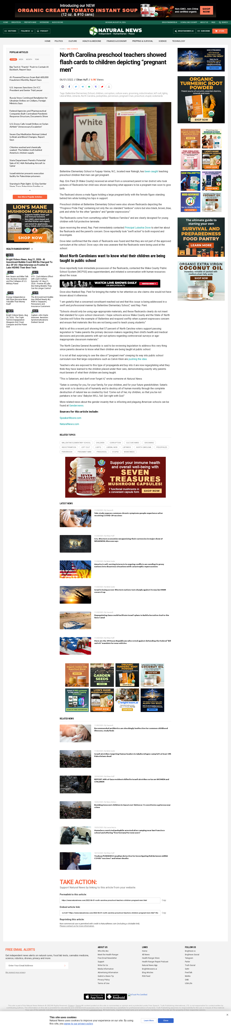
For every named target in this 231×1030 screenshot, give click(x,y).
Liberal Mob (65, 96)
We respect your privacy (15, 972)
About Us (204, 22)
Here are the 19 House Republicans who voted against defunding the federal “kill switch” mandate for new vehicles (132, 642)
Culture (73, 41)
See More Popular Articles (30, 197)
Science (163, 41)
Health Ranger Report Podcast (155, 962)
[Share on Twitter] (76, 87)
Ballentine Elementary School (80, 93)
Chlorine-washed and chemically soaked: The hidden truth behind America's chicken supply (26, 150)
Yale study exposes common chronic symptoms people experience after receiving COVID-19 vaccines (128, 514)
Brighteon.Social (192, 955)
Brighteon (16, 22)
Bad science (72, 49)
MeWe (187, 976)
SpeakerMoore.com (70, 417)
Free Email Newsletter (107, 958)
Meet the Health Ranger (108, 955)
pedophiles (101, 96)
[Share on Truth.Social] (96, 87)
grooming (133, 93)
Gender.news (76, 405)
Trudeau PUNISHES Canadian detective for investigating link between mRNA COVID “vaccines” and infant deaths (131, 857)
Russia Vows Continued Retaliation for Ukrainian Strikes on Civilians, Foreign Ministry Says (28, 100)
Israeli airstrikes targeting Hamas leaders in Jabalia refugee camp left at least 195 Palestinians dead (132, 755)
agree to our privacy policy (78, 1023)
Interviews (44, 22)
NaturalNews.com (69, 424)
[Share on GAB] (89, 87)
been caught (151, 171)
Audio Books (57, 22)
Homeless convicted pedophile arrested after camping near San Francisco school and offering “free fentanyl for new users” (129, 831)
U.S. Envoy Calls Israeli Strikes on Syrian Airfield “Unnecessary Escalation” (29, 125)
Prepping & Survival (142, 41)
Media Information (106, 969)
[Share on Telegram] (83, 87)
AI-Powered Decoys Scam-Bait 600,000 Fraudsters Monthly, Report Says (29, 78)
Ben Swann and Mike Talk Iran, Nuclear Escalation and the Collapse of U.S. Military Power (17, 280)
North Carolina (88, 96)
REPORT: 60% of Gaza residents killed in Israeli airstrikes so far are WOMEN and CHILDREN (131, 780)
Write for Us (103, 965)
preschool (139, 96)
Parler (187, 962)
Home (5, 22)
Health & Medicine (91, 41)
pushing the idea (138, 359)
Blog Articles (147, 972)
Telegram (189, 958)
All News (146, 955)
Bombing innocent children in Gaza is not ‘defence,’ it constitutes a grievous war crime (132, 806)
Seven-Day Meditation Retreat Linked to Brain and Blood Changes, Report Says (28, 137)
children (99, 93)
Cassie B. (110, 510)
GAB (187, 980)
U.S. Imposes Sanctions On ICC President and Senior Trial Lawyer (26, 88)
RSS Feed (146, 976)
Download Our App (189, 22)
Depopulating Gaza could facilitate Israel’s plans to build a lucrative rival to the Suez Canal (131, 616)
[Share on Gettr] (102, 87)
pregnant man (126, 96)
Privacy (71, 1006)
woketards (157, 96)
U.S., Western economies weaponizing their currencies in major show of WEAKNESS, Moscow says (128, 540)
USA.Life (188, 983)
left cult (157, 93)
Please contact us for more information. (77, 926)
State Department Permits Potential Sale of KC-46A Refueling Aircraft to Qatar (27, 163)
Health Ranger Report (18, 249)
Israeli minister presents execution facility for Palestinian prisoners (27, 174)
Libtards (76, 96)
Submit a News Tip (106, 976)
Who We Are (103, 951)
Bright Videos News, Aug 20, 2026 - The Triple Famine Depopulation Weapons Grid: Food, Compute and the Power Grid (17, 321)
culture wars (122, 93)
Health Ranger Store (151, 958)
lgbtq (164, 93)
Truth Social (190, 965)
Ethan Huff (82, 79)
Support (101, 962)
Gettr (187, 969)
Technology (178, 41)
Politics (59, 41)
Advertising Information (108, 972)
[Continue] (64, 965)
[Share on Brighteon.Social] (63, 87)
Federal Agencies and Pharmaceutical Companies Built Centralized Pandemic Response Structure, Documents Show (29, 113)
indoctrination (146, 93)
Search (225, 22)
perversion (113, 96)
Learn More (149, 1020)
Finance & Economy (117, 41)
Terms (78, 1006)
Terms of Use (103, 983)
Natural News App (149, 965)
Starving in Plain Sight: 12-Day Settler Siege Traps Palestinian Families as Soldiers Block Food (28, 186)
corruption (109, 93)
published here (95, 1010)
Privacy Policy (104, 980)
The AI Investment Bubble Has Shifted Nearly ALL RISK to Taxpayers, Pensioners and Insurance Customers (42, 301)
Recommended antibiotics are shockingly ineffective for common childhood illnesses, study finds (131, 729)
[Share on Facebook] (69, 87)
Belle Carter (111, 561)
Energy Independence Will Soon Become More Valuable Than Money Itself (16, 300)
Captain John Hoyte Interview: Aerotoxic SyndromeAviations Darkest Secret (39, 318)
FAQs (213, 22)
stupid (148, 96)
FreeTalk (188, 972)
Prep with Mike (30, 22)
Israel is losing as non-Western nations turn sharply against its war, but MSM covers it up (130, 591)
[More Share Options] (109, 87)
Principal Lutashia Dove (138, 227)
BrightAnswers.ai (169, 22)
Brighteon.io (190, 951)
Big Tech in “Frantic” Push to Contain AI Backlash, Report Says (29, 68)
